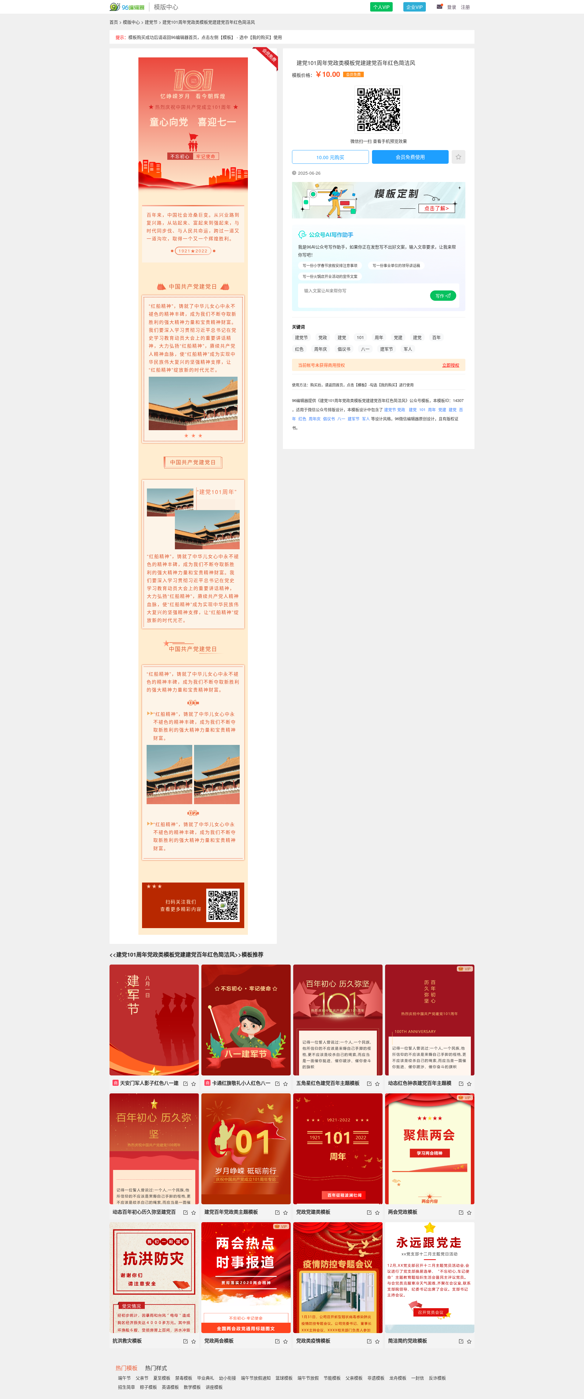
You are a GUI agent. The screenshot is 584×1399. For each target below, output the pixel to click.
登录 (451, 7)
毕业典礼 (205, 1378)
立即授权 (450, 365)
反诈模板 (437, 1378)
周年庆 (320, 349)
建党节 (151, 22)
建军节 (386, 349)
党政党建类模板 (313, 1211)
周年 (379, 337)
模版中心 (131, 22)
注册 (465, 7)
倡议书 (344, 349)
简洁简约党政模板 (407, 1340)
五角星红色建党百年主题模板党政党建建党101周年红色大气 (329, 1085)
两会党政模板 (402, 1211)
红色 (299, 349)
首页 (113, 22)
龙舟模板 (397, 1378)
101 (360, 337)
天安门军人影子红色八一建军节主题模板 (146, 1085)
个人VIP (381, 7)
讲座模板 (214, 1387)
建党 (342, 337)
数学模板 (192, 1387)
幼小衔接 (227, 1378)
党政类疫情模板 (313, 1340)
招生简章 (126, 1387)
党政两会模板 (219, 1340)
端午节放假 (308, 1378)
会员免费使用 (410, 156)
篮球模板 (284, 1378)
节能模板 (332, 1378)
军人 (408, 349)
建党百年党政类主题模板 (231, 1211)
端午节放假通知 (256, 1378)
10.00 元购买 (330, 157)
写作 (440, 296)
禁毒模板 (183, 1378)
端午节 (124, 1378)
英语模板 (170, 1387)
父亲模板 (354, 1378)
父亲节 (142, 1378)
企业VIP (414, 7)
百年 (436, 337)
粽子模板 (148, 1387)
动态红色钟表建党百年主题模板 (419, 1085)
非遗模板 (375, 1378)
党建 (398, 337)
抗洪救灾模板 (127, 1340)
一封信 (417, 1378)
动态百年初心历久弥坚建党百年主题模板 (144, 1213)
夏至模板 (161, 1378)
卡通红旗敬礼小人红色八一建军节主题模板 (237, 1085)
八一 (365, 349)
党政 (322, 337)
